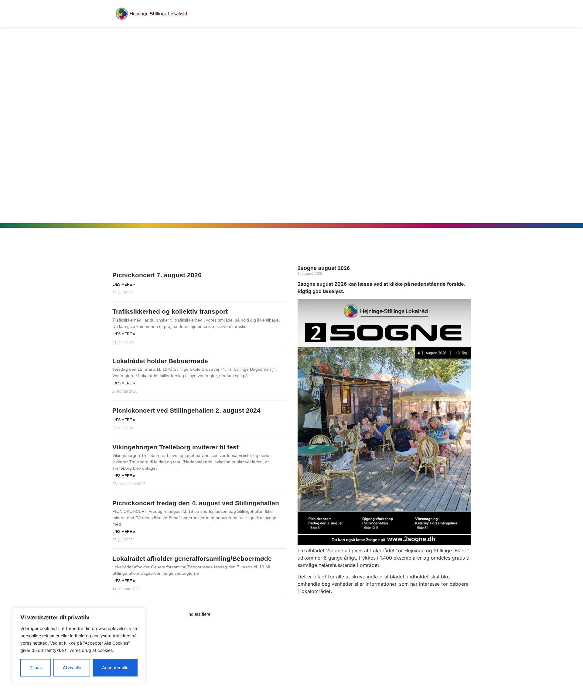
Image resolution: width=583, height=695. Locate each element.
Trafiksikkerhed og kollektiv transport (170, 311)
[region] (79, 645)
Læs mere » (123, 284)
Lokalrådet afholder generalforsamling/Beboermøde (192, 558)
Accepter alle (115, 667)
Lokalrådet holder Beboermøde (160, 360)
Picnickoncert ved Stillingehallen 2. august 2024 (186, 410)
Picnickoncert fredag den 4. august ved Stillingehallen (195, 502)
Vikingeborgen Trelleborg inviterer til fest (175, 447)
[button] (199, 614)
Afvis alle (72, 667)
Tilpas (36, 667)
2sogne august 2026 (324, 268)
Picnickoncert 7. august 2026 (157, 274)
